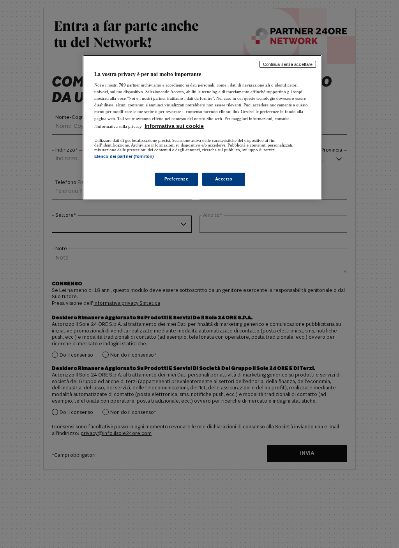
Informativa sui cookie (174, 126)
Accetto (224, 179)
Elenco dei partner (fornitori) (124, 156)
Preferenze (176, 179)
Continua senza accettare (288, 64)
